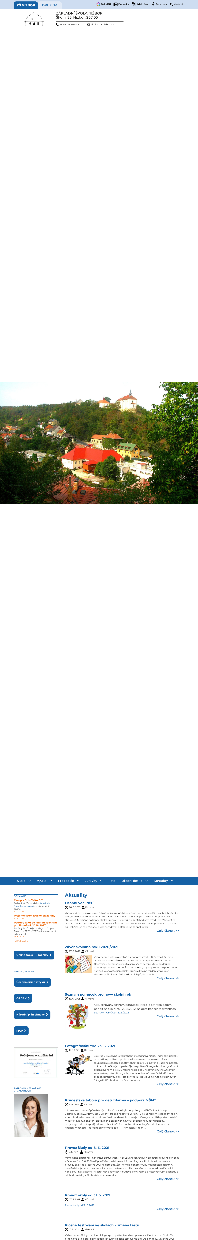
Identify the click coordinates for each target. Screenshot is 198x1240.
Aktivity (91, 881)
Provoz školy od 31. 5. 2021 (79, 1205)
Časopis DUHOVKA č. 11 (28, 900)
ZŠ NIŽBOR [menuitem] (26, 5)
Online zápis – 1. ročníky (32, 954)
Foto (112, 881)
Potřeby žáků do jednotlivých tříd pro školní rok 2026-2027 (35, 924)
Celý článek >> (168, 930)
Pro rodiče (66, 881)
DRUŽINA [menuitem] (49, 5)
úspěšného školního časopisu (32, 905)
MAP (19, 1030)
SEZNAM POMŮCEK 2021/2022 (111, 1012)
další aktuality (21, 941)
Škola (21, 881)
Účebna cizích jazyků (30, 982)
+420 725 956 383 (70, 24)
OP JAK (21, 998)
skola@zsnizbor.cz (102, 24)
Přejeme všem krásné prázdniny (34, 915)
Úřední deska (132, 881)
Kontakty (161, 881)
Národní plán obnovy (30, 1014)
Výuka (42, 881)
